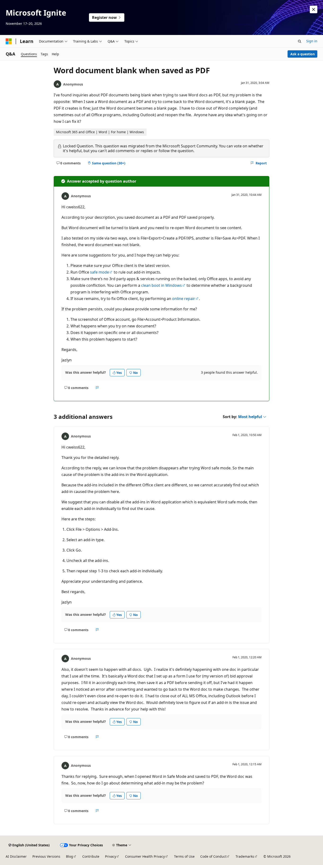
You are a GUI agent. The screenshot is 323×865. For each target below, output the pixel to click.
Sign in (311, 41)
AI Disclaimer (16, 856)
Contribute (90, 856)
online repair (183, 298)
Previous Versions (46, 856)
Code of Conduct (213, 856)
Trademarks (245, 856)
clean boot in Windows (161, 285)
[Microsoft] (9, 41)
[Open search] (299, 41)
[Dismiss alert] (313, 9)
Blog (69, 856)
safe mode (99, 272)
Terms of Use (184, 856)
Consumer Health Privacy (145, 856)
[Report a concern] (97, 387)
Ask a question (302, 54)
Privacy (110, 856)
